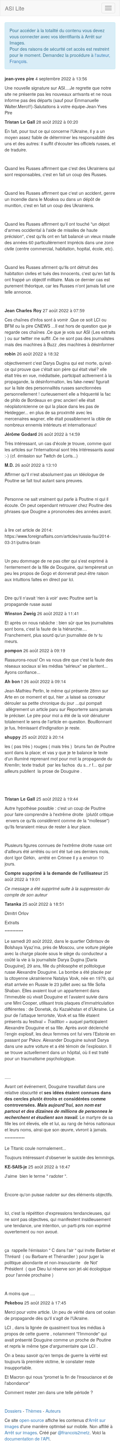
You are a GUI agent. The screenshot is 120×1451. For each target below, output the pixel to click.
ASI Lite (14, 8)
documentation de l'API (27, 1439)
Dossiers (13, 1411)
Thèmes (34, 1411)
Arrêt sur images (21, 1432)
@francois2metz (74, 1432)
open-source (31, 1420)
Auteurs (53, 1411)
